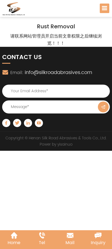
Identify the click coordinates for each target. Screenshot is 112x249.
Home (14, 242)
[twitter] (17, 123)
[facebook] (6, 123)
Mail (70, 242)
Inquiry (98, 242)
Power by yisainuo (56, 144)
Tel (42, 242)
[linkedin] (28, 123)
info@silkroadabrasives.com (58, 72)
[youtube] (39, 123)
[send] (103, 107)
